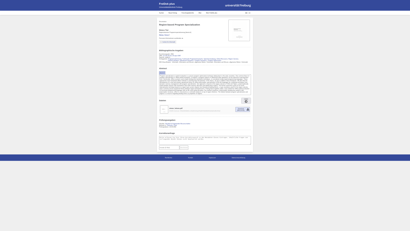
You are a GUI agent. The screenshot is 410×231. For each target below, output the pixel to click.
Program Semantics (201, 60)
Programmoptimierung (175, 59)
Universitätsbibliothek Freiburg (170, 7)
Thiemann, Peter (172, 125)
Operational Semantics (187, 60)
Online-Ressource (222, 59)
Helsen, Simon (164, 35)
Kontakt (190, 157)
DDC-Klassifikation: (165, 62)
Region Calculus (233, 59)
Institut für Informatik (168, 42)
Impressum (212, 157)
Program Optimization (214, 60)
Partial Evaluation (173, 60)
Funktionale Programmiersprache (192, 59)
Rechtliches (168, 157)
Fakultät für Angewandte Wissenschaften (177, 123)
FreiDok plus (167, 3)
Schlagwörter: (163, 59)
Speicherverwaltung (210, 59)
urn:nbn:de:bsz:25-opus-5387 (172, 55)
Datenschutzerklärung (238, 157)
